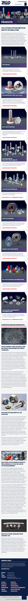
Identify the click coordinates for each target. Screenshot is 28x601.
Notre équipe (14, 585)
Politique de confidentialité (14, 597)
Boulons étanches (8, 127)
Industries (14, 584)
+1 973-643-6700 (22, 1)
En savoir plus (5, 568)
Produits (4, 584)
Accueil (2, 20)
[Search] (25, 4)
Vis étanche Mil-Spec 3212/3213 (12, 95)
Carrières (4, 591)
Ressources (4, 587)
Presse (3, 589)
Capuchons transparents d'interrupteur (10, 310)
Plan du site (14, 591)
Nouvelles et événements (18, 587)
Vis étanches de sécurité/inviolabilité (9, 159)
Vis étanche (6, 64)
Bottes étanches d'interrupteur (13, 279)
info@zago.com (10, 575)
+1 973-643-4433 (10, 574)
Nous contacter (15, 589)
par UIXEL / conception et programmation (14, 599)
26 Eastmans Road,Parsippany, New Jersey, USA (14, 578)
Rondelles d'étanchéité (10, 249)
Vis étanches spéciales (9, 189)
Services (3, 585)
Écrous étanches (7, 218)
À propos (13, 582)
